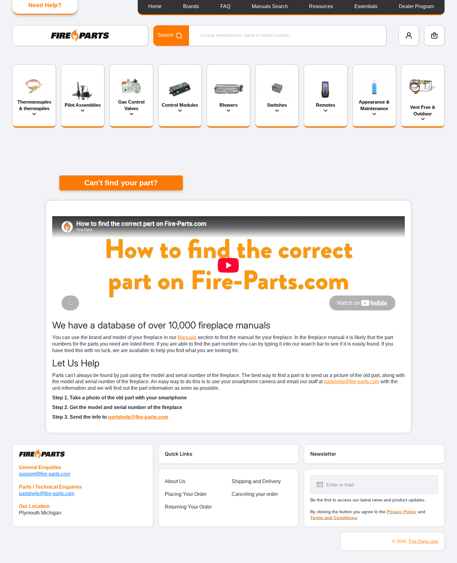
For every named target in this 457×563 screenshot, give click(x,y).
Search (165, 35)
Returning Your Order (188, 506)
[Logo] (80, 35)
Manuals (187, 337)
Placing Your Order (186, 494)
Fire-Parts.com (423, 541)
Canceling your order (255, 494)
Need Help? (45, 5)
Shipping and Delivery (256, 481)
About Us (175, 481)
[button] (434, 35)
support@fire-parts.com (44, 474)
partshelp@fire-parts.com (351, 381)
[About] (83, 451)
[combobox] (269, 35)
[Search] (175, 35)
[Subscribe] (429, 484)
